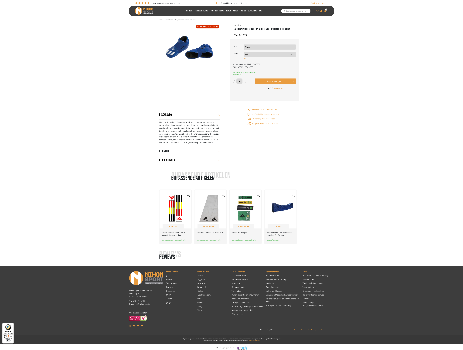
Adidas (200, 275)
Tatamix (200, 310)
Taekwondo (171, 283)
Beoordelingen (167, 160)
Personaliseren (272, 271)
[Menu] (12, 324)
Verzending (237, 291)
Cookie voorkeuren (327, 330)
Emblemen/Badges (274, 291)
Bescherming (252, 11)
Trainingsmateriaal (201, 11)
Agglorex (201, 279)
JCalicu (200, 291)
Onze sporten (172, 271)
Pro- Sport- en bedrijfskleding (278, 305)
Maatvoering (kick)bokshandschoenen (313, 304)
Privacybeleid (237, 314)
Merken (235, 11)
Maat (235, 53)
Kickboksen (171, 291)
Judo (168, 275)
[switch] (8, 340)
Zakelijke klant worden (319, 3)
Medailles (270, 283)
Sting (199, 306)
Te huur (306, 298)
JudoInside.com (204, 295)
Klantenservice (238, 271)
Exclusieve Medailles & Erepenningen (282, 295)
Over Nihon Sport (239, 275)
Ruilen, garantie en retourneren (245, 295)
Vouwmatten (308, 287)
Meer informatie (254, 340)
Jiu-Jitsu (169, 302)
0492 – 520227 (138, 301)
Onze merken (203, 271)
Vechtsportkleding (217, 11)
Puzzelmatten (308, 279)
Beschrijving (166, 115)
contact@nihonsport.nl (141, 304)
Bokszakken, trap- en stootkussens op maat (282, 300)
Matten (243, 11)
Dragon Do (202, 287)
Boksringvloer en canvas (313, 295)
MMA (168, 295)
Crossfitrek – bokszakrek (313, 291)
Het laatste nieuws (240, 279)
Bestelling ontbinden (240, 298)
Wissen (246, 59)
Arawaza (201, 283)
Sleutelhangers (272, 287)
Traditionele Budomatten (313, 283)
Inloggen (305, 3)
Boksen (169, 287)
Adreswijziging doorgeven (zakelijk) (247, 306)
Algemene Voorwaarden (302, 330)
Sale (260, 11)
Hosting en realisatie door (226, 348)
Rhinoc (200, 302)
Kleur (235, 46)
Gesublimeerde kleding (276, 279)
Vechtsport (189, 11)
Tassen (228, 11)
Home (161, 20)
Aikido (169, 298)
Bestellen (236, 283)
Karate (169, 279)
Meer (305, 271)
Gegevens (164, 151)
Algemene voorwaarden (242, 310)
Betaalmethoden (239, 287)
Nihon (200, 298)
